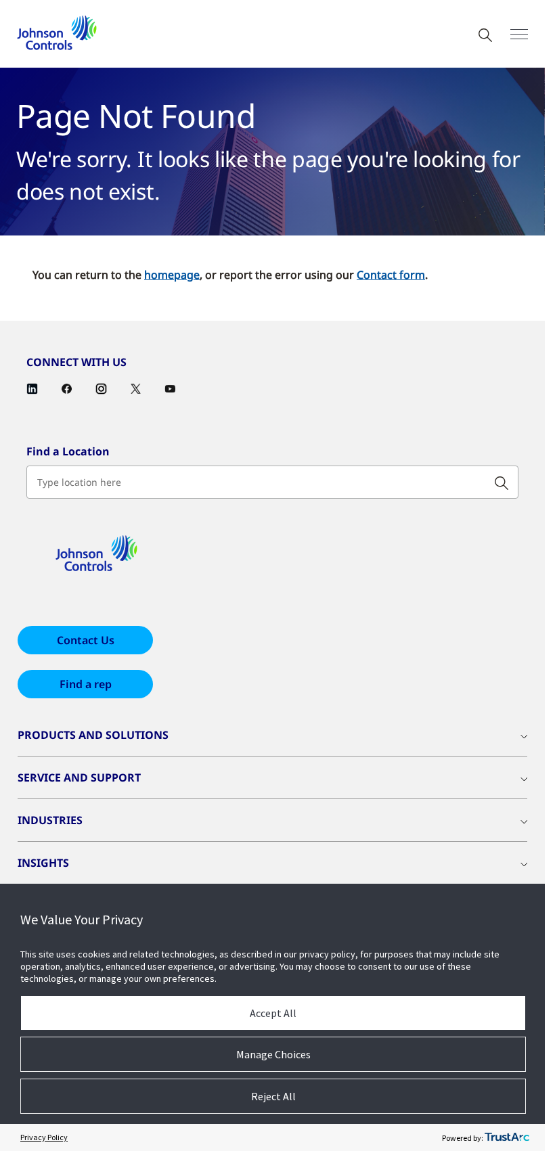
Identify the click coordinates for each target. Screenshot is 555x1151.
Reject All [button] (273, 1096)
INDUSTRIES (50, 820)
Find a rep (86, 684)
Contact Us (85, 640)
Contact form (391, 274)
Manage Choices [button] (273, 1054)
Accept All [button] (273, 1013)
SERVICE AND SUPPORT (79, 777)
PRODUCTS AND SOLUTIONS (93, 734)
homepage (172, 274)
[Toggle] (519, 34)
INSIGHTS (43, 862)
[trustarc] (507, 1137)
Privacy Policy (44, 1137)
